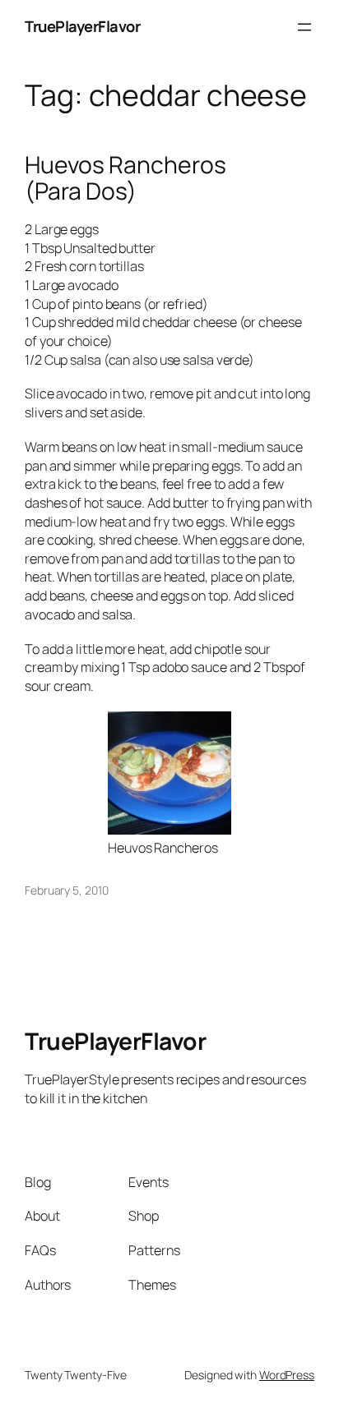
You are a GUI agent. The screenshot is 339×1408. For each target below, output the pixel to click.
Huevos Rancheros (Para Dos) (125, 178)
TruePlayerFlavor (82, 26)
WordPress (286, 1375)
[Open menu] (304, 27)
